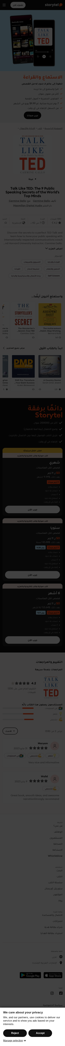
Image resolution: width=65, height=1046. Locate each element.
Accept (40, 1033)
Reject (15, 1033)
